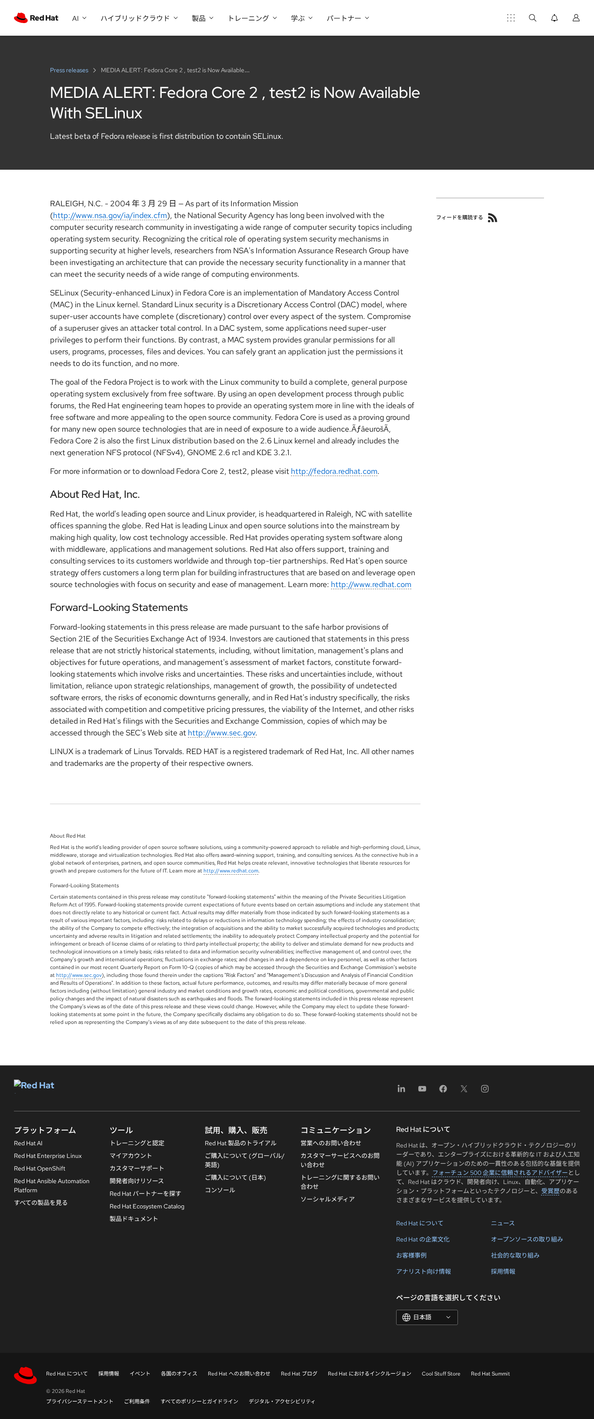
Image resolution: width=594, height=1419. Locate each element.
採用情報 (503, 1271)
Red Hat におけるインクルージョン (369, 1373)
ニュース (503, 1223)
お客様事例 (411, 1255)
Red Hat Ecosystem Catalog (147, 1206)
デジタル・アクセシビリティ (282, 1401)
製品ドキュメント (134, 1219)
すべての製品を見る (41, 1203)
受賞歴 (550, 1191)
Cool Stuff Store (441, 1373)
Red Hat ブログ (299, 1373)
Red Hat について (420, 1223)
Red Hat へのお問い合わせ (239, 1373)
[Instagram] (485, 1091)
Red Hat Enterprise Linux (48, 1156)
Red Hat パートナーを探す (145, 1194)
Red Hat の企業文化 (423, 1239)
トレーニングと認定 (137, 1143)
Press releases (70, 70)
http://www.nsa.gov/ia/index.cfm (110, 215)
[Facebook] (443, 1091)
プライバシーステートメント (79, 1401)
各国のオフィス (179, 1373)
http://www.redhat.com (371, 584)
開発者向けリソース (137, 1181)
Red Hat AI (28, 1143)
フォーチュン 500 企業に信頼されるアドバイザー (500, 1173)
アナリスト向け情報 (423, 1271)
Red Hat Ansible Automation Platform (52, 1185)
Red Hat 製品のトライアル (241, 1143)
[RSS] (492, 217)
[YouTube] (422, 1091)
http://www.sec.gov (221, 733)
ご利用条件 (137, 1401)
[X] (464, 1091)
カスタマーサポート (137, 1168)
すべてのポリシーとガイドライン (199, 1401)
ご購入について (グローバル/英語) (245, 1160)
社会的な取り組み (515, 1255)
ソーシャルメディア (327, 1199)
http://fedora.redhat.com (334, 471)
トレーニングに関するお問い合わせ (340, 1182)
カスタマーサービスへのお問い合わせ (340, 1160)
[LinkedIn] (401, 1091)
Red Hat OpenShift (39, 1168)
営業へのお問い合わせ (330, 1143)
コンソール (220, 1190)
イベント (140, 1373)
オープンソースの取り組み (527, 1239)
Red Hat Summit (490, 1373)
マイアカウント (131, 1156)
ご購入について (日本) (235, 1177)
